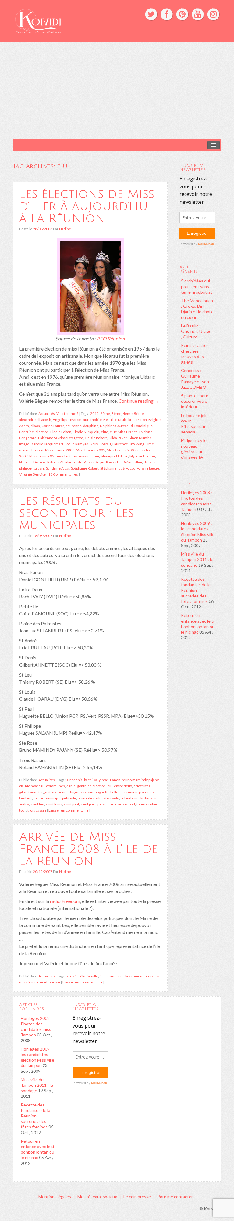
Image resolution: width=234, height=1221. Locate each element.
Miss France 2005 (90, 450)
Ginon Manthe (140, 438)
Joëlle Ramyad (76, 444)
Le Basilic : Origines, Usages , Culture (197, 331)
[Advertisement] (117, 90)
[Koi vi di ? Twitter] (151, 14)
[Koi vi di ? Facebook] (167, 14)
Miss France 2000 (59, 450)
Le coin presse (137, 1196)
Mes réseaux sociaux (97, 1196)
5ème (139, 413)
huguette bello (106, 792)
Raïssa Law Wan (118, 462)
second (129, 804)
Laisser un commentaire (68, 810)
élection (42, 431)
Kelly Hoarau (100, 444)
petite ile (69, 798)
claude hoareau (31, 786)
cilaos (35, 425)
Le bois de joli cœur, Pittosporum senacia (193, 424)
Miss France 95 (41, 456)
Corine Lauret (52, 425)
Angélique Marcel (67, 419)
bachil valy (92, 780)
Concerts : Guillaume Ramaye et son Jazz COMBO (195, 379)
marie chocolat (31, 450)
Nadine (65, 229)
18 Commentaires (63, 474)
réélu (114, 798)
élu (96, 431)
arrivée (73, 976)
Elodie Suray (83, 431)
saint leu (37, 804)
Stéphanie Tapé (112, 468)
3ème (116, 413)
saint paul (71, 804)
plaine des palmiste (93, 798)
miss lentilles (66, 456)
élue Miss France (124, 431)
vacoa (131, 468)
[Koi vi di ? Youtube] (198, 14)
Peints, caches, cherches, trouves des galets (195, 353)
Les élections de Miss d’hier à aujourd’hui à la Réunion (86, 206)
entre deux (123, 786)
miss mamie (89, 456)
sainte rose (112, 804)
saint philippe (90, 804)
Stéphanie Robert (85, 468)
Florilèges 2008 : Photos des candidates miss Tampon (196, 501)
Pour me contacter (175, 1196)
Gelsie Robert (96, 438)
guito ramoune (56, 792)
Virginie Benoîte (32, 474)
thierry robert (147, 804)
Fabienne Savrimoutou (56, 438)
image (24, 444)
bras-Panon (137, 419)
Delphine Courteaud (116, 425)
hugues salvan (81, 792)
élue (104, 431)
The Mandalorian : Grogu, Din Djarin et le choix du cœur (197, 309)
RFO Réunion (111, 338)
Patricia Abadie (59, 462)
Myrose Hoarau (142, 456)
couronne (74, 425)
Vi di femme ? (67, 413)
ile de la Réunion (129, 976)
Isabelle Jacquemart (47, 444)
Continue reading (139, 401)
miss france (28, 982)
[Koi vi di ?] (72, 20)
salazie (38, 468)
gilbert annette (31, 792)
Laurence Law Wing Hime (133, 444)
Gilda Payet (117, 438)
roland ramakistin (135, 798)
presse (54, 982)
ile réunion (128, 792)
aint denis (75, 780)
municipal (53, 798)
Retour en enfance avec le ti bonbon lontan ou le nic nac (197, 623)
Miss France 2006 (121, 450)
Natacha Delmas (32, 462)
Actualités (46, 413)
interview (151, 976)
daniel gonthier (78, 786)
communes (55, 786)
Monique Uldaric (114, 456)
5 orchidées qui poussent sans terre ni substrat (196, 286)
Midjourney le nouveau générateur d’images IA (194, 449)
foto (79, 438)
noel (43, 982)
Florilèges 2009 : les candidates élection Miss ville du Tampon (197, 531)
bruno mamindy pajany (140, 780)
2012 (94, 413)
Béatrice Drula (115, 419)
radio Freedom (65, 901)
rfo (146, 462)
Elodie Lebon (60, 431)
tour (22, 810)
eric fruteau (143, 786)
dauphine (90, 425)
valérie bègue (148, 468)
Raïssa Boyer (94, 462)
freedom (107, 976)
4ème (128, 413)
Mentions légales (54, 1196)
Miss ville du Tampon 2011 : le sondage (197, 559)
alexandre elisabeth (35, 419)
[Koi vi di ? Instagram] (213, 14)
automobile (92, 419)
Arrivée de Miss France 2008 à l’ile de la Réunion (88, 849)
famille (92, 976)
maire (38, 798)
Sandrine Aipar (57, 468)
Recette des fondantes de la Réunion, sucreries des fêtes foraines (196, 590)
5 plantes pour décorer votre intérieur (194, 401)
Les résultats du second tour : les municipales (76, 513)
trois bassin (36, 810)
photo (77, 462)
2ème (105, 413)
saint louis (54, 804)
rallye (137, 462)
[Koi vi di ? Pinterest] (182, 14)
